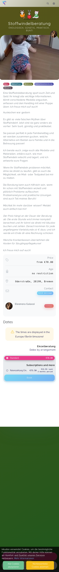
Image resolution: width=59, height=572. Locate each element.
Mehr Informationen (24, 558)
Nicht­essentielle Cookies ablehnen (40, 565)
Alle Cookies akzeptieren (13, 565)
